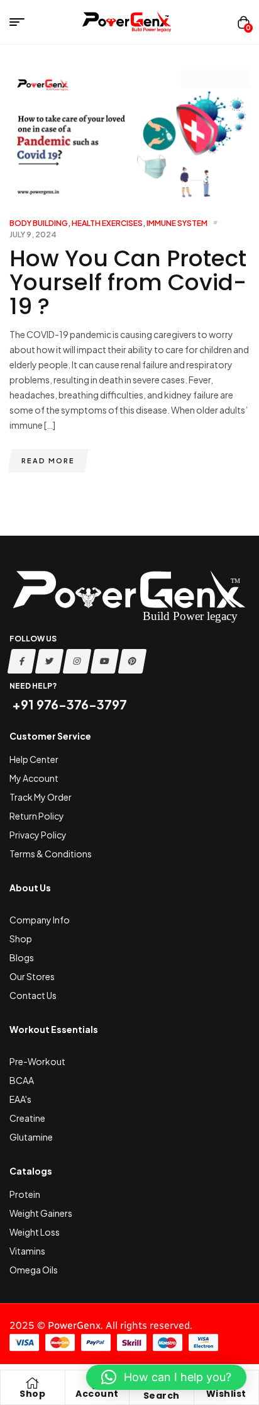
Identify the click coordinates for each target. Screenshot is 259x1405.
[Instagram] (77, 661)
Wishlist (226, 1393)
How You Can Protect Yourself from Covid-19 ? (127, 282)
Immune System (176, 223)
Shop (32, 1393)
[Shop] (32, 1383)
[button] (166, 1377)
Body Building (38, 223)
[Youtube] (105, 661)
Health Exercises (107, 223)
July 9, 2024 (33, 234)
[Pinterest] (132, 661)
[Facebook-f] (22, 661)
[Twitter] (49, 661)
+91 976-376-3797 (68, 704)
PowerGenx (74, 1325)
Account (97, 1393)
